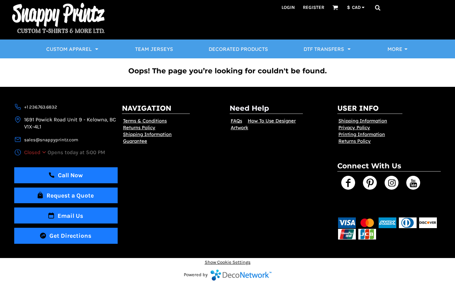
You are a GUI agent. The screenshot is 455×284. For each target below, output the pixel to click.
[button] (335, 7)
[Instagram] (391, 183)
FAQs (236, 120)
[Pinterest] (370, 183)
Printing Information (361, 134)
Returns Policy (139, 127)
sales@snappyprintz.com (51, 139)
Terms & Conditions (145, 120)
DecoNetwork (241, 275)
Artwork (239, 127)
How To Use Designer (272, 120)
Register (313, 7)
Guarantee (135, 141)
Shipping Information (147, 134)
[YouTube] (413, 183)
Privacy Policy (354, 127)
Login (288, 7)
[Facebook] (348, 183)
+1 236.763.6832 (40, 107)
